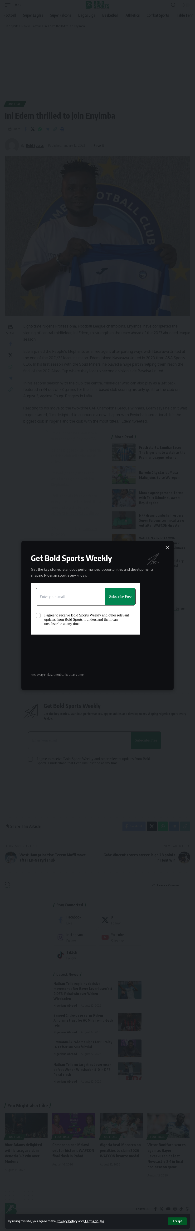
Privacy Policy (67, 1221)
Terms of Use (94, 1221)
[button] (177, 1221)
